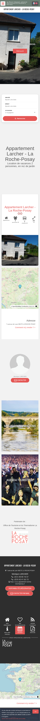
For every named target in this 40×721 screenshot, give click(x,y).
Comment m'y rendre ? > (25, 327)
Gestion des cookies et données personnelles (13, 718)
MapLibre (32, 306)
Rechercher (21, 118)
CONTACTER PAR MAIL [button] (21, 593)
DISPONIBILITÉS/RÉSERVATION (20, 588)
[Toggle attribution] (36, 306)
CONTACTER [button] (21, 380)
